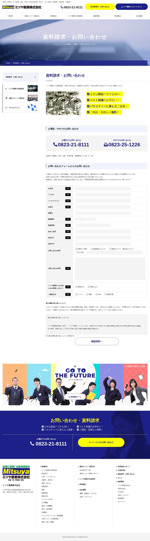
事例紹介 (53, 16)
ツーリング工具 (47, 499)
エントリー (121, 501)
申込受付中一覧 (85, 470)
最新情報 (96, 16)
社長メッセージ (123, 495)
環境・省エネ (46, 483)
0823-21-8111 (73, 7)
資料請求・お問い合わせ (100, 7)
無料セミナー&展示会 (32, 16)
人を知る (121, 492)
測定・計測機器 (47, 506)
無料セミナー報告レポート (89, 473)
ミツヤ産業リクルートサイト (132, 7)
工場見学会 (121, 470)
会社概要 (139, 16)
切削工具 (45, 496)
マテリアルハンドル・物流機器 (52, 515)
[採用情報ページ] (75, 404)
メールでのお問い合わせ (102, 442)
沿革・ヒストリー (86, 497)
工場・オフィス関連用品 (50, 519)
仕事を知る (121, 488)
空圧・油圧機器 (47, 509)
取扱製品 (118, 16)
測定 (43, 490)
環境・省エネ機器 (48, 522)
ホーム (120, 478)
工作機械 (45, 502)
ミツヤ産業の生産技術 (75, 16)
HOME (10, 16)
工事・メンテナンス (48, 477)
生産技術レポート (124, 466)
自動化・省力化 (47, 480)
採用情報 (121, 481)
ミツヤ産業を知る (124, 485)
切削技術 (45, 486)
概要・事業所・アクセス (88, 493)
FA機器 (44, 512)
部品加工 (45, 473)
